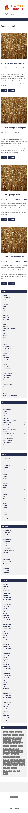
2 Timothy (5, 467)
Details (4, 90)
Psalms (5, 510)
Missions (5, 353)
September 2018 (7, 628)
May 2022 (5, 586)
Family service (6, 418)
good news (6, 748)
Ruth (24, 68)
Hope (4, 333)
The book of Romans (8, 444)
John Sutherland (7, 561)
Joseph (5, 344)
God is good (6, 315)
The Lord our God (7, 384)
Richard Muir (6, 568)
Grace (4, 324)
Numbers (5, 503)
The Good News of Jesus (9, 382)
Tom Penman (6, 572)
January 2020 (6, 595)
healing (17, 748)
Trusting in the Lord (8, 447)
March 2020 (6, 591)
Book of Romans (7, 302)
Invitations (5, 337)
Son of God (6, 366)
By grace (5, 413)
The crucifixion (7, 380)
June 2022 (5, 584)
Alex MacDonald (7, 532)
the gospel (14, 768)
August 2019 (6, 606)
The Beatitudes (7, 375)
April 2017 (5, 662)
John (4, 490)
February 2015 (6, 717)
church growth (7, 735)
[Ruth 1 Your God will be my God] (14, 251)
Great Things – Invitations (9, 328)
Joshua (5, 492)
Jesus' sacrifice (7, 757)
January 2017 (6, 666)
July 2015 (5, 706)
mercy (18, 757)
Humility (5, 335)
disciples (21, 735)
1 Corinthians (6, 458)
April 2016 (5, 686)
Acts (4, 469)
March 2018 (6, 642)
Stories (5, 371)
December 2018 (7, 622)
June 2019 (5, 608)
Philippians (5, 505)
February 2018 (6, 644)
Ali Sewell (5, 534)
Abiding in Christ (7, 409)
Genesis (5, 481)
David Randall (6, 548)
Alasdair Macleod (7, 530)
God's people (13, 746)
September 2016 (7, 675)
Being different (7, 297)
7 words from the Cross (9, 407)
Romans (5, 514)
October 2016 (6, 673)
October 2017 (6, 653)
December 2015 (7, 695)
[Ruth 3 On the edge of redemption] (14, 122)
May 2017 (5, 660)
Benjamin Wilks (7, 537)
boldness (11, 732)
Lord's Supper (6, 351)
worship (5, 773)
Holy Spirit (5, 331)
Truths (4, 388)
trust (14, 770)
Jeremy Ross (15, 68)
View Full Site (14, 797)
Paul (11, 759)
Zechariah (5, 518)
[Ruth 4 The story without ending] (14, 58)
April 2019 (5, 613)
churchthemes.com (14, 808)
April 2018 (5, 640)
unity (19, 770)
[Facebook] (14, 787)
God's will (20, 746)
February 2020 (6, 593)
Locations (10, 802)
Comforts (5, 304)
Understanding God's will (9, 391)
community (15, 735)
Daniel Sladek (6, 543)
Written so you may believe (10, 395)
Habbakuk (5, 483)
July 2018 (5, 633)
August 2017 (6, 655)
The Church (6, 377)
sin (9, 765)
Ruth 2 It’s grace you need (10, 195)
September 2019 (7, 604)
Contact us (17, 802)
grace (12, 748)
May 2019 (5, 611)
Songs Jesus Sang (8, 438)
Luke (4, 496)
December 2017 (7, 648)
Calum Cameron (7, 539)
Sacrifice (5, 362)
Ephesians (5, 474)
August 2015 (6, 704)
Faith (4, 311)
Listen (12, 90)
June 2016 (5, 682)
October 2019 (6, 602)
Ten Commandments (8, 373)
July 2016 (5, 680)
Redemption (6, 135)
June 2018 (5, 635)
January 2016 (6, 693)
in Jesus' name (13, 751)
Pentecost (16, 759)
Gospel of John (7, 422)
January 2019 (6, 619)
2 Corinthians (6, 465)
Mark (4, 498)
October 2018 (6, 626)
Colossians (6, 472)
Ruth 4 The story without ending (12, 63)
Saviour (5, 765)
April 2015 (5, 713)
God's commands (16, 740)
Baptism (5, 295)
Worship (5, 393)
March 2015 (6, 715)
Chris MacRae (6, 541)
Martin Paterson (7, 566)
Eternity (5, 308)
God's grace (13, 743)
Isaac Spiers (6, 555)
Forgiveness (6, 313)
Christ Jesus (18, 732)
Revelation (5, 512)
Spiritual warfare (7, 368)
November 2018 (7, 624)
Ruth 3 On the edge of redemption (13, 128)
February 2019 (6, 617)
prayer (22, 759)
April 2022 (5, 588)
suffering (22, 765)
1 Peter (5, 463)
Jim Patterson (6, 559)
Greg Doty (5, 552)
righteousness (14, 762)
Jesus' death (7, 754)
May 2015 (5, 711)
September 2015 (7, 702)
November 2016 (7, 671)
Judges (5, 494)
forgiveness (18, 737)
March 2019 (6, 615)
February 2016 (6, 691)
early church (6, 737)
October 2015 (6, 700)
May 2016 (5, 684)
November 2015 (7, 697)
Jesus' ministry (15, 754)
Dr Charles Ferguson (8, 550)
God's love (6, 746)
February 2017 (6, 664)
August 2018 (6, 631)
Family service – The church (10, 420)
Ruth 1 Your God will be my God (12, 257)
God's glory (6, 743)
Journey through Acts (8, 346)
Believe (5, 299)
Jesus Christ (6, 342)
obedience (6, 759)
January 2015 (6, 720)
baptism (5, 732)
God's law (20, 743)
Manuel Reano (6, 563)
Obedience (5, 355)
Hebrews (5, 485)
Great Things (6, 326)
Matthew (5, 501)
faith (12, 737)
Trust (4, 386)
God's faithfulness (7, 319)
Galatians (5, 478)
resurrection (6, 359)
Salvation (5, 364)
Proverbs (5, 507)
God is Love (6, 317)
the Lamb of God (8, 770)
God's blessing (7, 740)
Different (5, 416)
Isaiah (4, 487)
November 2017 (7, 651)
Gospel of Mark (7, 322)
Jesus (4, 339)
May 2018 (5, 637)
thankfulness (7, 768)
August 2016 (6, 677)
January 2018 (6, 646)
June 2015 (5, 709)
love (14, 757)
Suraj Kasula (6, 570)
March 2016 (6, 689)
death (4, 306)
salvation (22, 762)
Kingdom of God (7, 348)
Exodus (5, 476)
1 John (4, 461)
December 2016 (7, 668)
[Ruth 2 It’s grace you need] (14, 189)
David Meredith (6, 546)
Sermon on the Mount (8, 436)
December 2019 (7, 597)
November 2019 (7, 599)
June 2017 (5, 657)
